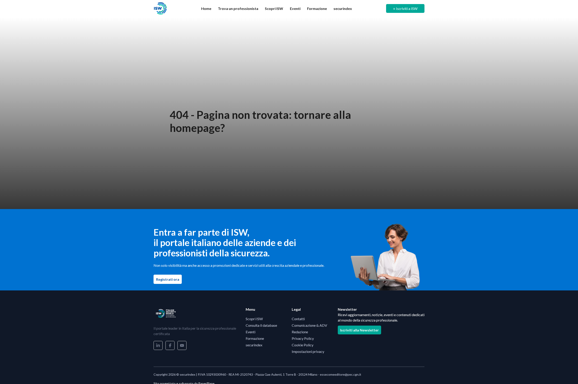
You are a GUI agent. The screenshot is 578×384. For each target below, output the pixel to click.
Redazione (300, 332)
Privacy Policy (303, 338)
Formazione (317, 8)
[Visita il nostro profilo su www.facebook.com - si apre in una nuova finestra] (170, 345)
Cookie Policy (302, 345)
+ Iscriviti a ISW (405, 8)
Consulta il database (261, 325)
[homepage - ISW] (166, 313)
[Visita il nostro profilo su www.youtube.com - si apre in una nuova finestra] (182, 345)
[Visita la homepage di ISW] (160, 8)
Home (206, 8)
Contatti (298, 319)
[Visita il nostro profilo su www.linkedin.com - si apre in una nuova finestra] (158, 345)
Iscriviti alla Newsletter (359, 330)
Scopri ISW (274, 8)
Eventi (295, 8)
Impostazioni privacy (308, 351)
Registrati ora (169, 279)
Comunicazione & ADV (309, 325)
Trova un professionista (238, 8)
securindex (342, 8)
